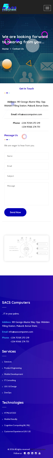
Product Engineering (12, 368)
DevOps (7, 392)
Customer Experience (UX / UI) (17, 431)
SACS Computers (38, 449)
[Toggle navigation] (47, 8)
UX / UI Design (10, 386)
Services (8, 361)
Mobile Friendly (10, 419)
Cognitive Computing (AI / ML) (17, 425)
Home (5, 48)
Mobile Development (13, 374)
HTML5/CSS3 (10, 413)
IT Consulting (10, 380)
